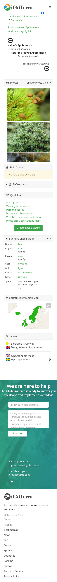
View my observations (18, 206)
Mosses (21, 256)
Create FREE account (28, 227)
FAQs (7, 540)
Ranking (8, 561)
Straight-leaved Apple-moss (23, 29)
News (7, 535)
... (8, 16)
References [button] (19, 184)
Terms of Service (13, 571)
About (7, 519)
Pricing (8, 524)
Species (8, 550)
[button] (8, 16)
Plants (20, 248)
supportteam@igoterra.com (24, 465)
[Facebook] (11, 481)
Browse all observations (20, 213)
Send (15, 433)
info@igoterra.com (19, 474)
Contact (8, 545)
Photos (8, 566)
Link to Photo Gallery (39, 82)
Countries (9, 555)
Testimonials (11, 529)
